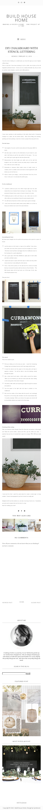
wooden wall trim (16, 148)
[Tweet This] (18, 511)
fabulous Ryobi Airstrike (28, 267)
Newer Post (7, 603)
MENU (23, 39)
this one (33, 434)
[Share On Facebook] (21, 511)
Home (22, 602)
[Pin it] (24, 511)
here (15, 272)
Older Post (36, 603)
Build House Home (20, 808)
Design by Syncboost (33, 808)
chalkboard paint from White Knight (18, 188)
